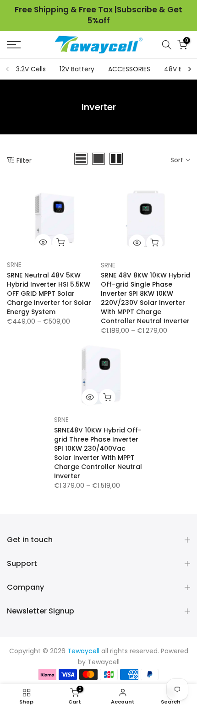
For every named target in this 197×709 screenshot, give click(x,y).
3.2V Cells (31, 69)
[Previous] (8, 69)
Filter (24, 160)
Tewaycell (104, 661)
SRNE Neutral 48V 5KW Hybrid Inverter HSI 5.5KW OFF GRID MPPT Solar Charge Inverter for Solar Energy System (49, 293)
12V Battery (77, 69)
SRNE (14, 264)
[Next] (189, 69)
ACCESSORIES (129, 69)
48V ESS (176, 69)
